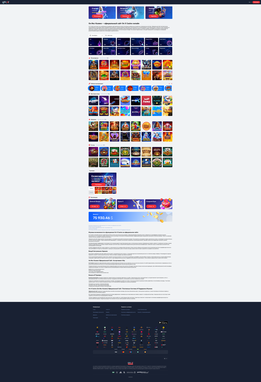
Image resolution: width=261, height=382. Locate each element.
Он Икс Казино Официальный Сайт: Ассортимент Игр (100, 227)
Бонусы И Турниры (93, 228)
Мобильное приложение (111, 315)
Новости (108, 309)
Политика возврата (125, 315)
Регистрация (256, 2)
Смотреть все (103, 58)
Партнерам (95, 317)
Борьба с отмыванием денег (144, 312)
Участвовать (98, 184)
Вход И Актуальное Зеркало (95, 226)
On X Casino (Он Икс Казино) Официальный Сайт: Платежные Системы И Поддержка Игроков (109, 229)
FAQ (107, 317)
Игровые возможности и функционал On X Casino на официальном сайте (105, 225)
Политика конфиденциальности (128, 312)
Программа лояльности (98, 312)
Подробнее (154, 16)
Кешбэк (107, 312)
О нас (94, 309)
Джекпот (95, 315)
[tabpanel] (102, 12)
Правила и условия (125, 309)
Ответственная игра (142, 309)
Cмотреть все (104, 93)
